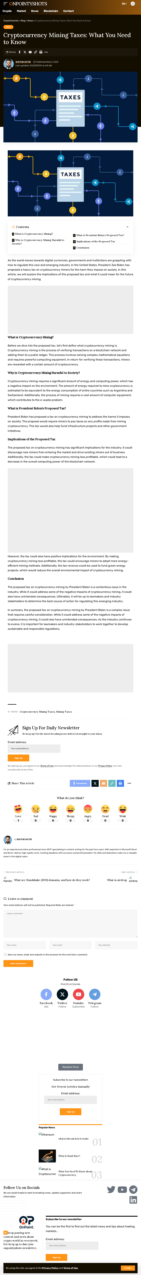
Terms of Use (70, 1268)
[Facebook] (46, 999)
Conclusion (82, 247)
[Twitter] (62, 999)
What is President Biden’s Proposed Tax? (100, 235)
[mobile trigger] (6, 3)
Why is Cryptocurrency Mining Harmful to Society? (38, 242)
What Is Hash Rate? (69, 1156)
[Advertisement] (70, 310)
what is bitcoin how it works (73, 1138)
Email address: (17, 742)
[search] (117, 3)
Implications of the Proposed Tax (96, 241)
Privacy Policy (50, 1268)
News (8, 27)
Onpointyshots (28, 4)
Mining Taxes (64, 711)
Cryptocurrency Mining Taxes (37, 711)
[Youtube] (78, 999)
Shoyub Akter (23, 62)
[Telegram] (94, 999)
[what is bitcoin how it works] (47, 1138)
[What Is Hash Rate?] (47, 1156)
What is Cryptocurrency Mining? (34, 233)
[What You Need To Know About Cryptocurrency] (47, 1173)
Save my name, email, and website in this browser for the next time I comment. (48, 954)
